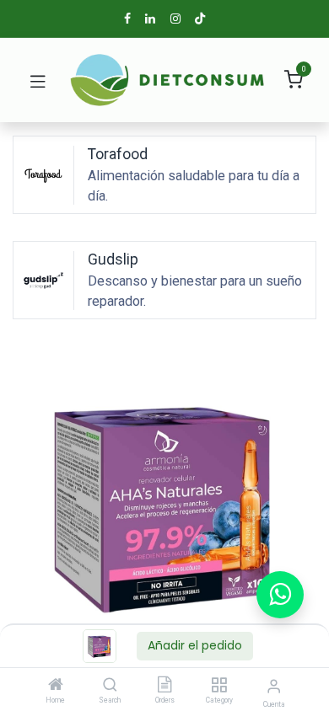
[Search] (110, 685)
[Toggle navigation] (38, 80)
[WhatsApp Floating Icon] (280, 594)
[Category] (219, 685)
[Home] (55, 685)
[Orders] (164, 685)
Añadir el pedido (195, 645)
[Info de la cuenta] (274, 686)
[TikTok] (199, 18)
